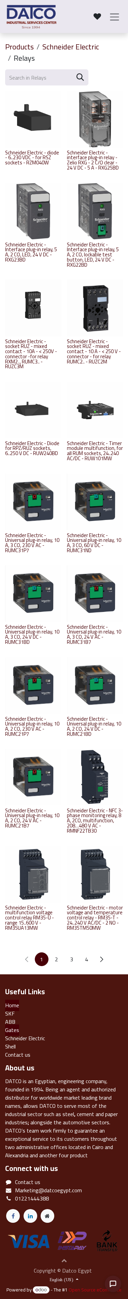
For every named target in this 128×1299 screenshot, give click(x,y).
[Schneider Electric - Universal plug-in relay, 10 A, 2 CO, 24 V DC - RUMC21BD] (95, 685)
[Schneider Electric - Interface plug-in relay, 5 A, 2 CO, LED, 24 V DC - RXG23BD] (33, 211)
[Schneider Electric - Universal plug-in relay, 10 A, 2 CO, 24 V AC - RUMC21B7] (33, 777)
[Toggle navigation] (114, 17)
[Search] (80, 77)
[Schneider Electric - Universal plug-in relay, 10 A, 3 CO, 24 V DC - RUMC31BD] (33, 593)
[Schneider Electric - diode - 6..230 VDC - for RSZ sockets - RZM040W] (33, 119)
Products (19, 46)
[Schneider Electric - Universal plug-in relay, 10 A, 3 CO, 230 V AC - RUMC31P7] (33, 502)
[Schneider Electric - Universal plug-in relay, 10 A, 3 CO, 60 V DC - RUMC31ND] (95, 502)
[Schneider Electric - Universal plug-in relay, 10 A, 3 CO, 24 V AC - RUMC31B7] (95, 593)
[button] (64, 1260)
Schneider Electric (70, 46)
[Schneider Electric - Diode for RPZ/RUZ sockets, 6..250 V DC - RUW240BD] (33, 410)
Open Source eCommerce (95, 1289)
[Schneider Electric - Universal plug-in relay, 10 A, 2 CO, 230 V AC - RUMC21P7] (33, 685)
